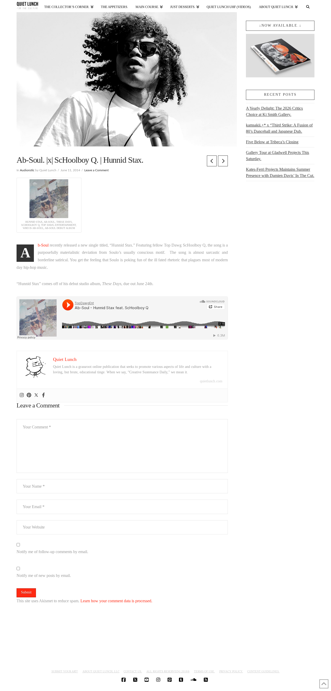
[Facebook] (43, 395)
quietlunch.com (211, 381)
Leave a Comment (96, 170)
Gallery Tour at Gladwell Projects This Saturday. (277, 155)
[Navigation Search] (308, 6)
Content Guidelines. (263, 671)
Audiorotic (27, 170)
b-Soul (43, 245)
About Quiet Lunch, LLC (100, 671)
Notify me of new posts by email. (44, 575)
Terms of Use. (204, 671)
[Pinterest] (29, 395)
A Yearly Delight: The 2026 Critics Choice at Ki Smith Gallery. (274, 111)
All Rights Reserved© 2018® (168, 671)
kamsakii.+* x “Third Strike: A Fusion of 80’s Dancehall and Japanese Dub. (279, 128)
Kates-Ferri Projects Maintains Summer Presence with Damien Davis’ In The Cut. (280, 172)
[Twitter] (36, 395)
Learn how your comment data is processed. (116, 601)
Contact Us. (133, 671)
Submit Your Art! (64, 671)
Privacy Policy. (231, 671)
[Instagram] (21, 395)
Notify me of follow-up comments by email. (52, 551)
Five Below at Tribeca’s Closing (272, 142)
